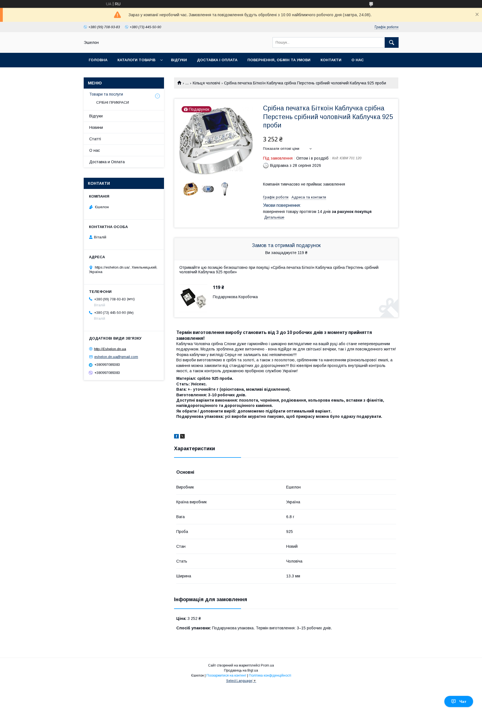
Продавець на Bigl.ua (241, 670)
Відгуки (179, 60)
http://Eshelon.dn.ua (110, 349)
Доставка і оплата (217, 60)
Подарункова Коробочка (235, 297)
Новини (96, 127)
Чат (462, 701)
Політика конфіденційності (270, 675)
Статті (95, 139)
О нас (357, 60)
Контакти (330, 60)
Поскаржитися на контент (226, 675)
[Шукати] (392, 42)
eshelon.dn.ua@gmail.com (116, 357)
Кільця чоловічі (206, 83)
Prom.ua (267, 665)
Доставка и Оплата (107, 162)
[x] (182, 437)
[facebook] (176, 437)
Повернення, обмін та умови (278, 60)
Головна (98, 60)
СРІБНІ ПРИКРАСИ (112, 102)
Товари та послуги (106, 94)
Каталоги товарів (136, 60)
